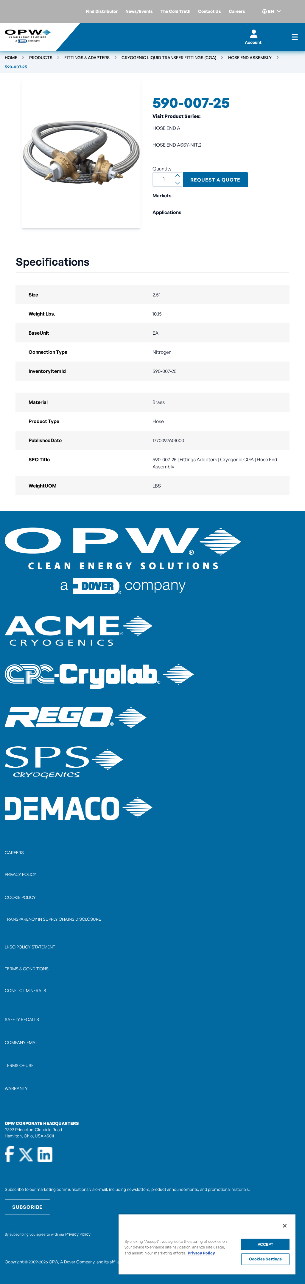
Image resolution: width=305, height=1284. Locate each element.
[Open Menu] (294, 37)
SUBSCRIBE (27, 1207)
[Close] (284, 1225)
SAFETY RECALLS (22, 1019)
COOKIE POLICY (20, 897)
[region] (207, 1244)
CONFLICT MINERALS (25, 990)
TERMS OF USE (19, 1065)
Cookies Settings (265, 1259)
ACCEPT (265, 1244)
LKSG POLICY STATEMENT (30, 946)
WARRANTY (16, 1088)
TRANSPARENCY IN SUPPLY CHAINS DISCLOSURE (53, 919)
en (271, 11)
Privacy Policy (78, 1234)
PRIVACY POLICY (20, 874)
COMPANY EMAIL (21, 1042)
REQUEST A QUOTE (215, 180)
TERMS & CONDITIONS (27, 968)
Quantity (162, 169)
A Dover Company (77, 1261)
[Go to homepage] (27, 37)
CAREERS (14, 852)
